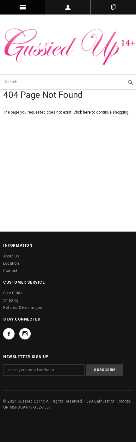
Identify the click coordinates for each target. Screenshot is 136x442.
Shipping (10, 300)
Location (11, 263)
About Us (11, 256)
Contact (10, 270)
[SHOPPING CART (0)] (113, 7)
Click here (82, 112)
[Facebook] (9, 333)
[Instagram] (25, 333)
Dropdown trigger (67, 7)
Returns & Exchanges (22, 307)
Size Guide (12, 293)
